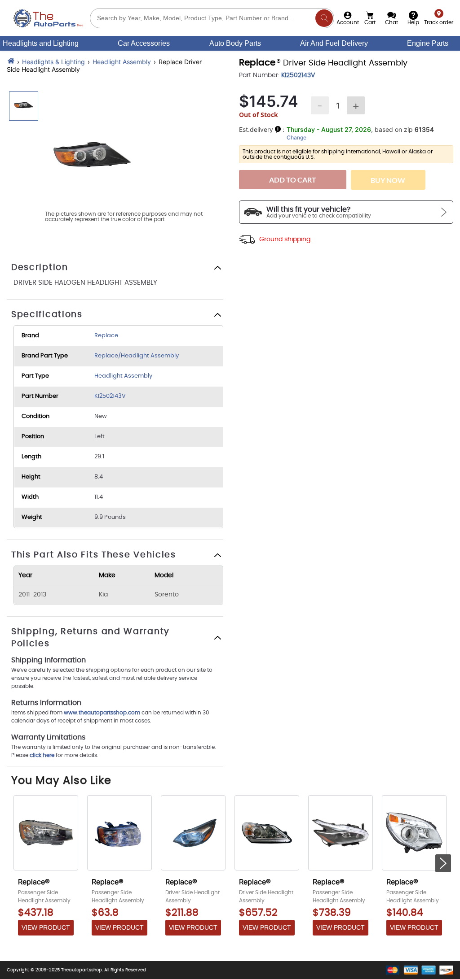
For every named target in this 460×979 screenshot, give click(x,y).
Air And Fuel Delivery (334, 43)
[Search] (324, 18)
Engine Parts (427, 43)
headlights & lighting (53, 61)
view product (46, 927)
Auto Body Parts (235, 43)
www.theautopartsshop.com (103, 712)
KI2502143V (110, 396)
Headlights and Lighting (41, 43)
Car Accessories (144, 43)
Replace (106, 336)
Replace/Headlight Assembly (136, 356)
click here (42, 755)
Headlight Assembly (122, 61)
